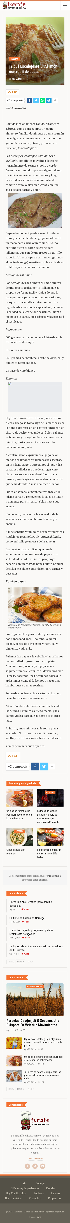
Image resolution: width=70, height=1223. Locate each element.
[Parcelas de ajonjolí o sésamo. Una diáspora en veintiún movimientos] (35, 999)
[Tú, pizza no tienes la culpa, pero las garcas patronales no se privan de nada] (14, 1076)
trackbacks (54, 875)
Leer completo (35, 1158)
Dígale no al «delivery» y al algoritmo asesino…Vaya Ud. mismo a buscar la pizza (43, 1042)
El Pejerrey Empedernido (25, 1188)
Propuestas (54, 1198)
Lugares (55, 1193)
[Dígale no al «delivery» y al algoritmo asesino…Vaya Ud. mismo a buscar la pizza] (14, 1043)
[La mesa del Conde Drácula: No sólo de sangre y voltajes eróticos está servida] (50, 798)
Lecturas (39, 1193)
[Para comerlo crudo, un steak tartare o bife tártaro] (50, 837)
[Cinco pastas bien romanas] (19, 837)
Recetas (14, 59)
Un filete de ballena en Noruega (27, 918)
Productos (35, 1198)
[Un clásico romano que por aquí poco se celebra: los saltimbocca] (19, 798)
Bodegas (41, 1183)
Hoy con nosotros (16, 1193)
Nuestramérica (35, 987)
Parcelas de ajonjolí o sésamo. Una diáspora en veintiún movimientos (32, 1022)
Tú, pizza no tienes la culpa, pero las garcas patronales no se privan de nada (42, 1075)
